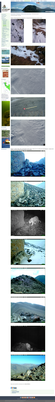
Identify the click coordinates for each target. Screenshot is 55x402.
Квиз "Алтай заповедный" (4, 37)
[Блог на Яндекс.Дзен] (25, 397)
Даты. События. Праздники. (4, 33)
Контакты (45, 0)
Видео (41, 0)
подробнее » (6, 98)
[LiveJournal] (16, 388)
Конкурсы (3, 17)
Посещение (17, 0)
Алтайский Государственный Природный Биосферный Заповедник (17, 400)
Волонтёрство (4, 14)
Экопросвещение (27, 0)
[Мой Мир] (13, 388)
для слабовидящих (47, 2)
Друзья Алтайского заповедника (4, 39)
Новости (21, 0)
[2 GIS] (32, 397)
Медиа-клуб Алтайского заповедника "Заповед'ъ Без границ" (5, 41)
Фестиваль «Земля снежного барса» (4, 20)
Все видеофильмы (4, 149)
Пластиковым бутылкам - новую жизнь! (5, 35)
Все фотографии (3, 127)
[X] (14, 388)
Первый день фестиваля (15, 391)
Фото (39, 0)
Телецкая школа (4, 15)
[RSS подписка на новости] (34, 397)
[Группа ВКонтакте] (20, 397)
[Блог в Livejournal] (27, 397)
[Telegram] (22, 397)
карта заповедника (42, 2)
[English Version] (37, 2)
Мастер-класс (14, 392)
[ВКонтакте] (11, 388)
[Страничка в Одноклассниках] (24, 397)
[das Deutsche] (38, 2)
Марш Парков (4, 16)
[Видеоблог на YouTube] (29, 397)
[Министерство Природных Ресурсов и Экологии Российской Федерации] (51, 2)
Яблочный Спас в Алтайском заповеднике (5, 28)
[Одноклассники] (12, 388)
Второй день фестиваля (4, 23)
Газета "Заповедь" (34, 0)
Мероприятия (4, 18)
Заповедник (13, 0)
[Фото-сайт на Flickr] (31, 397)
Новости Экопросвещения (4, 44)
